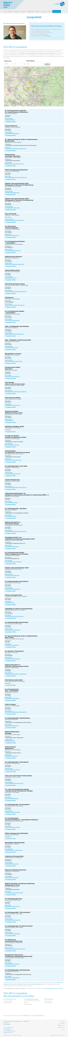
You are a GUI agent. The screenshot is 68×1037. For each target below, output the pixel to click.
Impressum (62, 1025)
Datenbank (25, 1015)
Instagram (62, 1023)
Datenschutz (62, 1027)
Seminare (23, 11)
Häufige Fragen (30, 11)
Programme (44, 11)
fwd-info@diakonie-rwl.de (10, 1030)
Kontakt (50, 11)
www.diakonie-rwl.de (7, 1032)
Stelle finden (17, 11)
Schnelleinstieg (56, 11)
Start (5, 11)
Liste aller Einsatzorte (39, 1015)
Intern (63, 1029)
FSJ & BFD (10, 11)
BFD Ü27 (38, 11)
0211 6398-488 (47, 35)
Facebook (63, 1021)
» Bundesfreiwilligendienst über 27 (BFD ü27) (53, 988)
